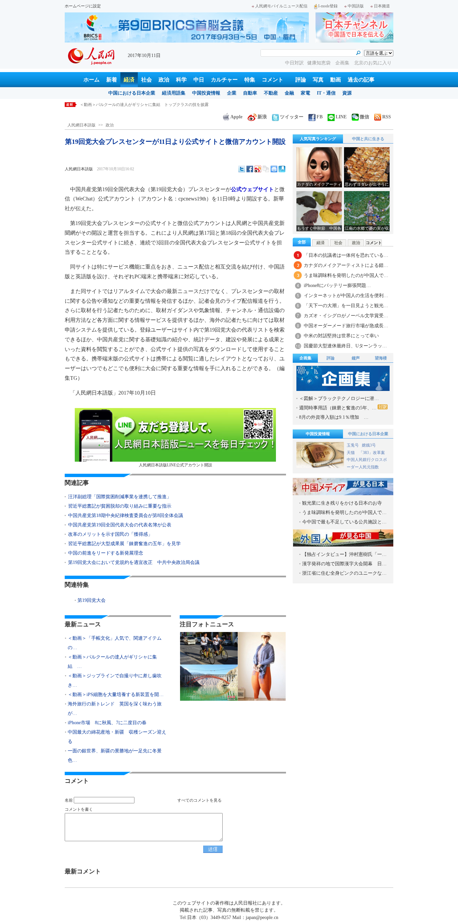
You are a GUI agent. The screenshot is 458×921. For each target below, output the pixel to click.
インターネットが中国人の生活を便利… (346, 295)
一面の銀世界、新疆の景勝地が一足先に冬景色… (115, 755)
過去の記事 (361, 79)
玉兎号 (353, 445)
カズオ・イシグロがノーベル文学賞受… (346, 315)
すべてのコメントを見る (199, 800)
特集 (249, 79)
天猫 (351, 452)
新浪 (262, 116)
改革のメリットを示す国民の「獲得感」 (110, 534)
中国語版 (356, 6)
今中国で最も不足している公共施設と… (344, 521)
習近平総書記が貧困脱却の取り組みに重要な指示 (119, 506)
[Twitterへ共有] (241, 169)
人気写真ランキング (318, 138)
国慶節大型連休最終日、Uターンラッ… (345, 345)
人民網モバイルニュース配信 (281, 6)
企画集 (343, 62)
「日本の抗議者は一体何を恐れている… (346, 255)
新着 (111, 79)
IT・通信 (326, 93)
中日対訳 (294, 62)
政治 (164, 79)
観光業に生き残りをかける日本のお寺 (342, 503)
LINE (341, 116)
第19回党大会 (91, 600)
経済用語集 (173, 93)
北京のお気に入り (373, 62)
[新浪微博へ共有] (257, 169)
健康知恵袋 (319, 62)
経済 (129, 79)
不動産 (271, 93)
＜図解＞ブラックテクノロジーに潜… (339, 398)
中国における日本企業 (131, 93)
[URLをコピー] (266, 169)
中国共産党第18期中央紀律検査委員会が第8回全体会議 (125, 515)
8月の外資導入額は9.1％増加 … (333, 417)
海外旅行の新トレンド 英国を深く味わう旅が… (115, 708)
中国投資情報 (206, 93)
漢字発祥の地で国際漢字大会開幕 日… (344, 563)
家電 (305, 93)
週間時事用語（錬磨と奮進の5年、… (338, 407)
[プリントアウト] (274, 169)
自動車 (250, 93)
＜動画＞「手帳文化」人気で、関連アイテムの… (115, 643)
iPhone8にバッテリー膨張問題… (337, 285)
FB (320, 116)
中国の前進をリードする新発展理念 (105, 553)
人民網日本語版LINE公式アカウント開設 (175, 465)
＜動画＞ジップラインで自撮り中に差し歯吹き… (115, 680)
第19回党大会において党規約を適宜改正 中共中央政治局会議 (133, 562)
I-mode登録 (328, 6)
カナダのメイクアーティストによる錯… (346, 265)
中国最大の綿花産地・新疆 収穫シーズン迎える (117, 737)
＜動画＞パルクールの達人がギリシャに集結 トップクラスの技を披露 (144, 104)
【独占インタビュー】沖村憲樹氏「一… (344, 554)
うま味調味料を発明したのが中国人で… (346, 275)
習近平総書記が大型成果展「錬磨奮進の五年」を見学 (124, 543)
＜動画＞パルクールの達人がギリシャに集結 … (112, 661)
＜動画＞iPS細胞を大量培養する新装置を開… (116, 694)
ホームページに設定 (83, 6)
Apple (236, 116)
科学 (181, 79)
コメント (272, 79)
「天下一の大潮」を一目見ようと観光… (346, 305)
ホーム (91, 79)
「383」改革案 (372, 452)
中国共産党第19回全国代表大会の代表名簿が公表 (119, 524)
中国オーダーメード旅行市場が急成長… (346, 325)
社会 (146, 79)
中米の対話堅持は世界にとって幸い (341, 335)
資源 (347, 93)
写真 (318, 79)
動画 (335, 79)
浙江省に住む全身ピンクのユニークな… (344, 573)
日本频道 (382, 6)
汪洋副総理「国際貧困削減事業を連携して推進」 (119, 496)
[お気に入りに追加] (282, 169)
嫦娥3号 (369, 445)
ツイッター (291, 116)
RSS (386, 116)
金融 (289, 93)
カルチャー (224, 79)
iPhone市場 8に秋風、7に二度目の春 (107, 722)
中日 (198, 79)
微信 (364, 116)
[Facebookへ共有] (249, 169)
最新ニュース (83, 624)
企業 (231, 93)
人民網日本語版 (81, 125)
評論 (300, 79)
